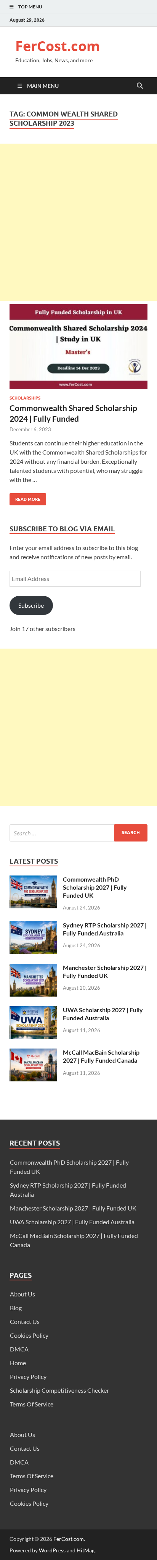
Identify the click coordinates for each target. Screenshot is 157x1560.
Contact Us (25, 1321)
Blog (16, 1307)
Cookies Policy (29, 1335)
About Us (22, 1294)
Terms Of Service (31, 1404)
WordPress (52, 1550)
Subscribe (31, 605)
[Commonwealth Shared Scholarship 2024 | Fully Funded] (78, 350)
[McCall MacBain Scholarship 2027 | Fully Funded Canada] (33, 1053)
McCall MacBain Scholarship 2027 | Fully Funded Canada (101, 1056)
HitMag (86, 1550)
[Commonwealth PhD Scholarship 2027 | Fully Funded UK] (33, 880)
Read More (25, 497)
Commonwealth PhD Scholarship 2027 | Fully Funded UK (95, 887)
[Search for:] (78, 832)
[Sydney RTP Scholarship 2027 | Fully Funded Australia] (33, 925)
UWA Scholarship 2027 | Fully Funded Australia (103, 1013)
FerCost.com (57, 46)
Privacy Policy (28, 1376)
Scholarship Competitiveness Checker (59, 1390)
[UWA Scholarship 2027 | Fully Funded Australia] (33, 1010)
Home (18, 1362)
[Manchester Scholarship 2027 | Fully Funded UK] (33, 968)
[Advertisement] (78, 222)
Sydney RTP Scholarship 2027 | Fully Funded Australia (105, 929)
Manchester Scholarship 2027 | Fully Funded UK (105, 971)
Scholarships (25, 398)
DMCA (19, 1349)
